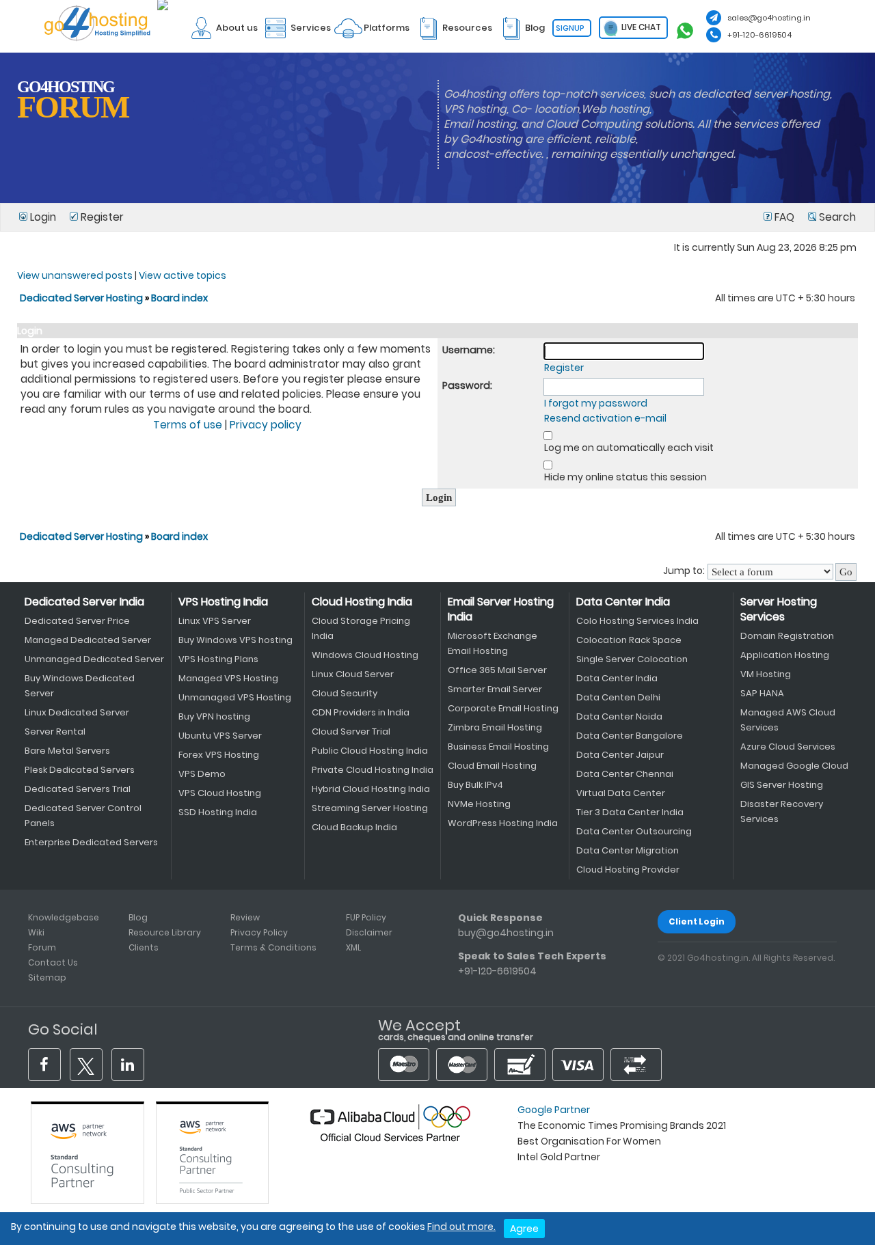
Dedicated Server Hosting (82, 298)
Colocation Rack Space (629, 639)
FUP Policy (366, 917)
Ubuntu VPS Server (220, 735)
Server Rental (55, 731)
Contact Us (53, 962)
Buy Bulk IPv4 (475, 784)
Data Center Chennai (624, 773)
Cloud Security (344, 693)
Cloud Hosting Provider (627, 869)
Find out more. (461, 1226)
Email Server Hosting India (501, 609)
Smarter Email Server (495, 689)
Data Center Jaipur (620, 754)
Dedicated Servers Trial (78, 788)
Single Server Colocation (632, 659)
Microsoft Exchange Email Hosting (492, 643)
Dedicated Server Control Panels (83, 816)
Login (43, 217)
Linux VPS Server (214, 620)
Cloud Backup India (354, 827)
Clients (144, 947)
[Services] (295, 7)
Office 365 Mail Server (497, 669)
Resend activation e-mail (605, 418)
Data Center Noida (619, 716)
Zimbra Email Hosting (495, 727)
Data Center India (623, 602)
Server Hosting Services (778, 609)
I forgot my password (595, 403)
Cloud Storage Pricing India (361, 628)
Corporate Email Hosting (503, 708)
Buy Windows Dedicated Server (80, 686)
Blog (138, 917)
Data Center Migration (627, 850)
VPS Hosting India (223, 602)
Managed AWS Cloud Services (787, 720)
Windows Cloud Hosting (365, 654)
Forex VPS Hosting (218, 754)
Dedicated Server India (84, 602)
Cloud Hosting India (362, 602)
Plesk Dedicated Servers (80, 769)
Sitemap (47, 977)
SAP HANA (762, 693)
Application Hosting (784, 654)
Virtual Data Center (620, 792)
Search (836, 217)
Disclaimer (369, 932)
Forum (42, 947)
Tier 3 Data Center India (630, 812)
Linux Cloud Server (353, 674)
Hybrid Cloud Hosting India (371, 788)
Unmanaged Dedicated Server (94, 659)
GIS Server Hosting (781, 784)
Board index (179, 298)
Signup (570, 28)
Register (101, 217)
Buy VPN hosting (214, 716)
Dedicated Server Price (77, 620)
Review (245, 917)
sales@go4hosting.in (769, 17)
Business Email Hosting (498, 746)
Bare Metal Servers (67, 750)
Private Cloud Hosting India (372, 769)
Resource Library (165, 932)
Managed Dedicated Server (88, 639)
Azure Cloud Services (787, 746)
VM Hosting (765, 674)
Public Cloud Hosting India (370, 750)
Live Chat (640, 27)
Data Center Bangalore (629, 735)
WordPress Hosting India (503, 823)
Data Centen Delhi (618, 697)
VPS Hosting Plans (218, 659)
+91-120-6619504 (759, 34)
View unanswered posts (75, 275)
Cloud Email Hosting (492, 765)
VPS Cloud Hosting (219, 792)
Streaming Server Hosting (370, 808)
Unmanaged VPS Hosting (234, 697)
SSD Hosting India (217, 812)
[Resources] (452, 7)
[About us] (221, 7)
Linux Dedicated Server (77, 712)
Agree (524, 1228)
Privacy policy (265, 425)
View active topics (182, 275)
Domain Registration (787, 635)
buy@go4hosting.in (506, 933)
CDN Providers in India (360, 712)
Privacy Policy (259, 932)
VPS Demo (202, 773)
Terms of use (187, 425)
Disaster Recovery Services (781, 811)
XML (353, 947)
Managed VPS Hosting (228, 678)
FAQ (784, 217)
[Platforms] (371, 7)
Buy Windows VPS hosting (235, 639)
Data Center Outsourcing (634, 831)
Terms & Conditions (273, 947)
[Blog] (519, 7)
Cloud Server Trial (351, 731)
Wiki (36, 932)
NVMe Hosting (479, 803)
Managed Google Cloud (794, 765)
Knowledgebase (63, 917)
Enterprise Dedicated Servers (91, 842)
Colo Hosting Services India (637, 620)
